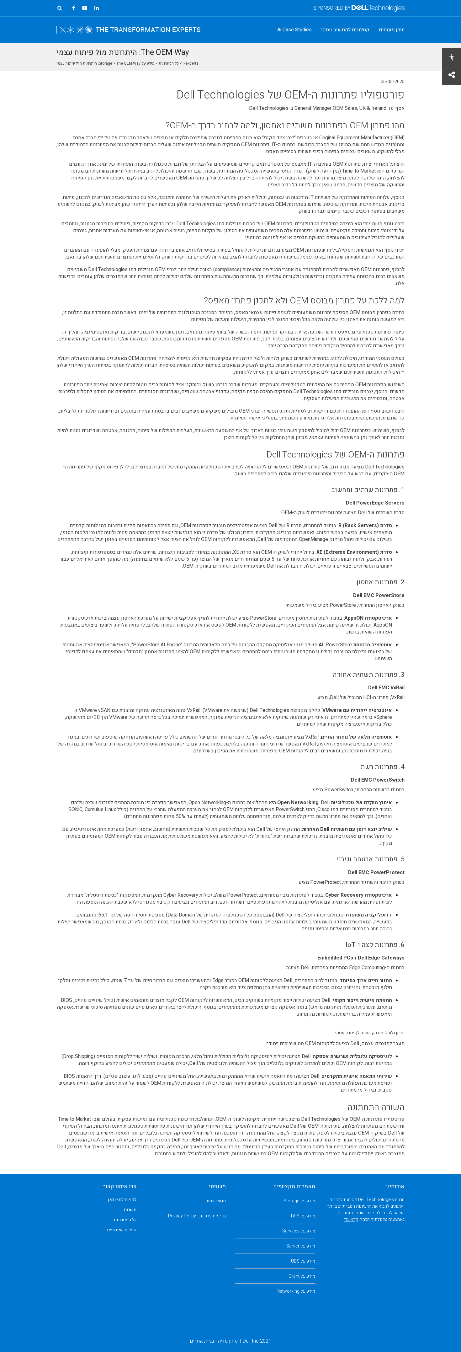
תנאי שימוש (215, 1201)
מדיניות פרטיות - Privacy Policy (197, 1216)
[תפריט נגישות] (451, 57)
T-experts (191, 63)
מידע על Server (300, 1246)
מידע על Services (298, 1231)
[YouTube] (84, 8)
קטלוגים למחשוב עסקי (345, 30)
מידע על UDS (303, 1261)
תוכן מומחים (392, 30)
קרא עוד (351, 1219)
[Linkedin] (96, 8)
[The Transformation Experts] (128, 30)
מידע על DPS (303, 1216)
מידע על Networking (296, 1291)
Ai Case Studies (294, 30)
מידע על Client (302, 1276)
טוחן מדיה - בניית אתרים (214, 1341)
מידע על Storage (299, 1201)
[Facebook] (73, 8)
